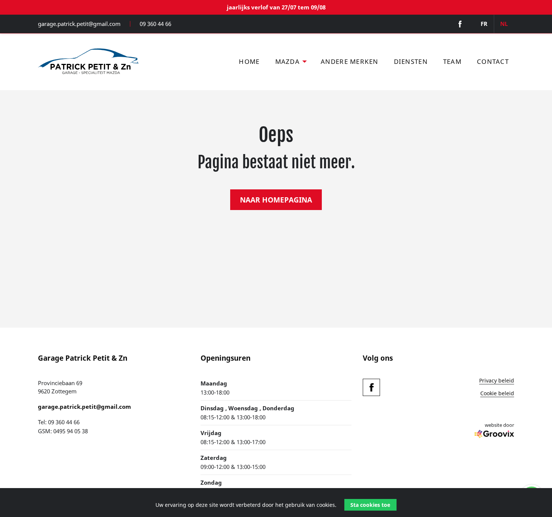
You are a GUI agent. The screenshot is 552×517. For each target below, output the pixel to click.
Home (249, 61)
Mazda (287, 61)
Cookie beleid (497, 394)
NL (504, 23)
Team (452, 61)
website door (499, 425)
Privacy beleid (496, 381)
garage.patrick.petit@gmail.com (79, 24)
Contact (493, 61)
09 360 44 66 (155, 24)
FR (484, 23)
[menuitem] (249, 61)
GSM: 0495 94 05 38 (63, 431)
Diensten (411, 61)
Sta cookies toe (370, 504)
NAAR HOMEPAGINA (276, 200)
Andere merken (349, 61)
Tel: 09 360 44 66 (59, 422)
